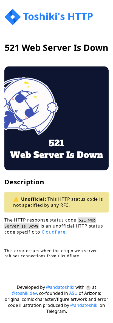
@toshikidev (24, 293)
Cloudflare (54, 232)
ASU (73, 293)
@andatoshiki (60, 287)
